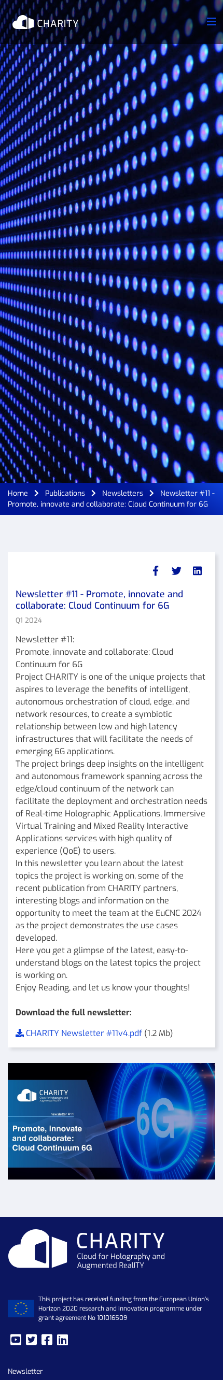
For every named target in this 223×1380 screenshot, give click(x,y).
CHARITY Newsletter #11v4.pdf (84, 1033)
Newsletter (25, 1371)
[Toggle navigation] (211, 22)
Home (18, 493)
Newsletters (122, 493)
